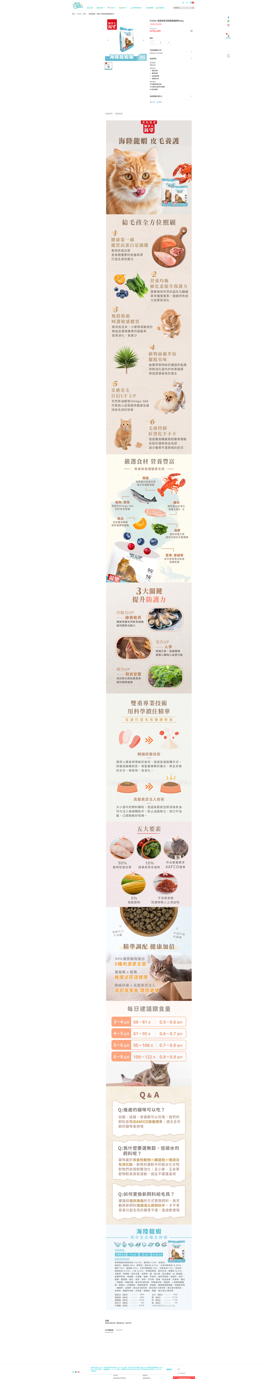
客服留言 (145, 1375)
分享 (153, 102)
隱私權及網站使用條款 (119, 1378)
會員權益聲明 (146, 1378)
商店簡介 (115, 1375)
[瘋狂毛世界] (77, 5)
